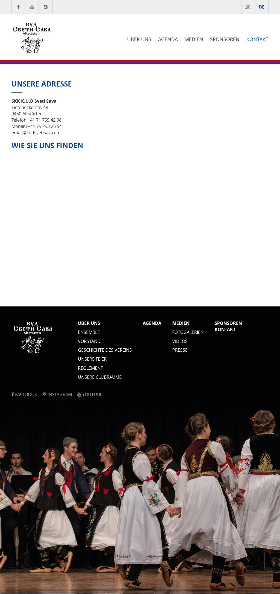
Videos (180, 341)
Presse (180, 350)
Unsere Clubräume (100, 377)
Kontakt (257, 39)
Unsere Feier (92, 359)
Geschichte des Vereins (105, 350)
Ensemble (89, 332)
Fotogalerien (188, 332)
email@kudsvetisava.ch (35, 133)
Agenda (168, 39)
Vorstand (89, 341)
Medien (194, 39)
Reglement (90, 368)
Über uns (139, 39)
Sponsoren (225, 39)
